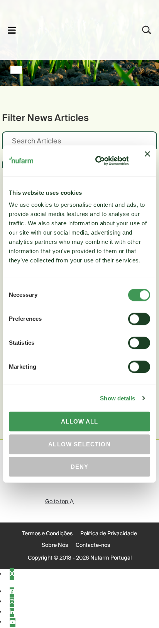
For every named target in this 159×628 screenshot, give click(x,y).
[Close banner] (147, 160)
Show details (117, 398)
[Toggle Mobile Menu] (12, 30)
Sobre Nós (55, 545)
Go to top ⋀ (59, 501)
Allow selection (79, 444)
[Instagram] (12, 602)
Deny (79, 466)
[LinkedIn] (12, 612)
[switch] (139, 319)
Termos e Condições (47, 533)
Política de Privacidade (108, 533)
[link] (69, 29)
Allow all (79, 421)
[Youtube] (12, 622)
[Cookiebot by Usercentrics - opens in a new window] (97, 161)
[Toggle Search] (146, 30)
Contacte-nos (93, 545)
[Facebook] (12, 592)
